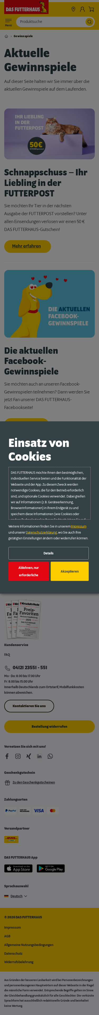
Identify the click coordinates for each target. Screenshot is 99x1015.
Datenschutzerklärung (41, 532)
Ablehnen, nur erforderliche (28, 571)
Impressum (78, 526)
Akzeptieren (70, 571)
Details (49, 553)
